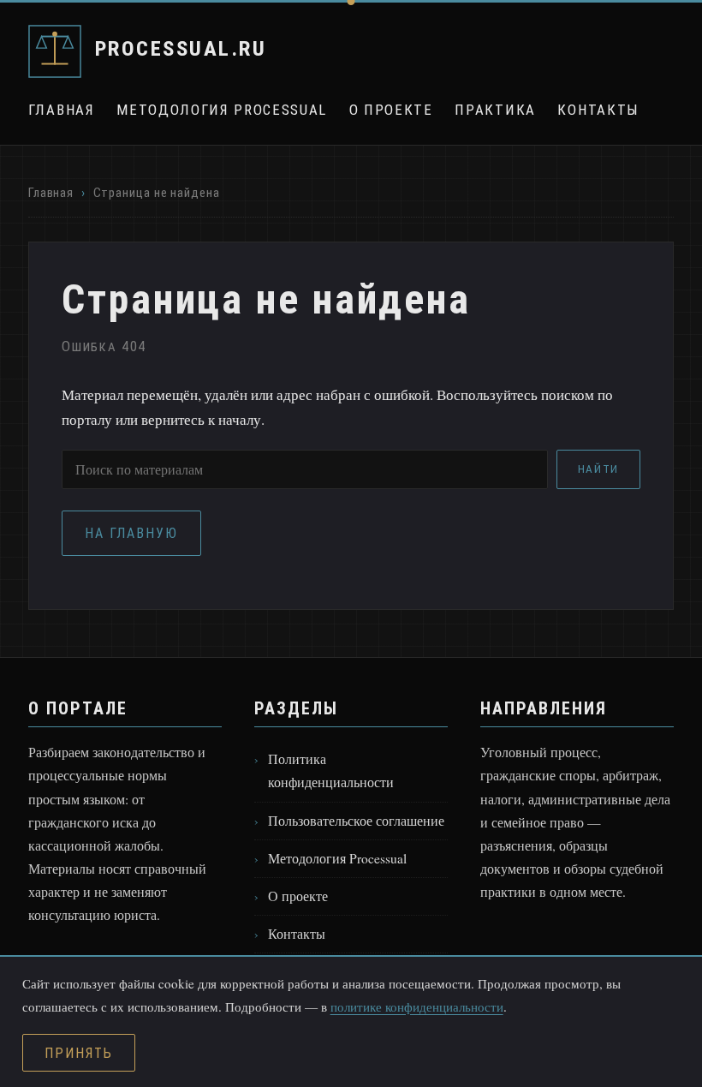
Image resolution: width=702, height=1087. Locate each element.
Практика (495, 109)
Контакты (598, 109)
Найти (598, 469)
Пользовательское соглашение (356, 820)
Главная (61, 109)
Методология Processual (221, 109)
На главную (131, 533)
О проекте (391, 109)
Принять (78, 1053)
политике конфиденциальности (416, 1006)
